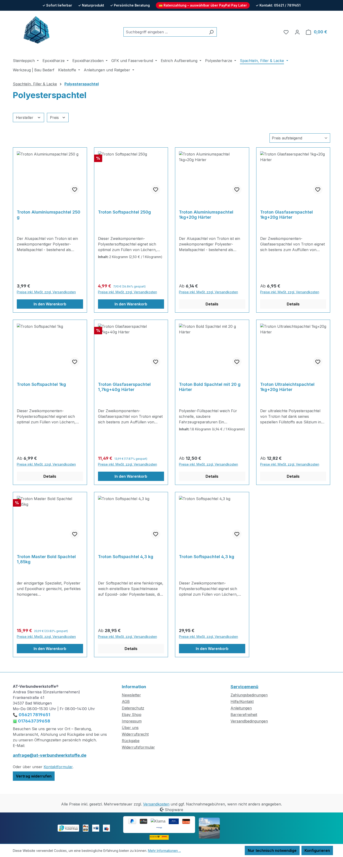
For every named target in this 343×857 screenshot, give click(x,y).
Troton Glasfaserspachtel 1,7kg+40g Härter (124, 387)
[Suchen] (211, 32)
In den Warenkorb (50, 304)
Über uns (130, 727)
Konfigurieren (317, 850)
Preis (55, 117)
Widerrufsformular (138, 747)
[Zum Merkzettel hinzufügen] (74, 189)
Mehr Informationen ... (164, 851)
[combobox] (164, 32)
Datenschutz (133, 708)
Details (212, 304)
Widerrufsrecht (135, 734)
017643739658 (33, 721)
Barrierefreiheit (244, 714)
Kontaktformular (58, 766)
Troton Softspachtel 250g (124, 212)
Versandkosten (156, 804)
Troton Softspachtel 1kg (41, 384)
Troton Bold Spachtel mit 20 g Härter (210, 387)
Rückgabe (131, 740)
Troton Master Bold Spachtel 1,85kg (46, 559)
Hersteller (25, 117)
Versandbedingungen (249, 721)
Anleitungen (241, 708)
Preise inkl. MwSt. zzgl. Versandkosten (46, 292)
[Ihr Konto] (297, 32)
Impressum (132, 721)
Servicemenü (244, 686)
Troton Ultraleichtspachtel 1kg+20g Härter (287, 387)
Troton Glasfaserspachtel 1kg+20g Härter (286, 215)
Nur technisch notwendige (272, 850)
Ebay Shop (131, 714)
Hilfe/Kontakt (242, 701)
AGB (126, 701)
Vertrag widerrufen (34, 776)
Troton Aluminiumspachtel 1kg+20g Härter (206, 215)
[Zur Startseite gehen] (36, 31)
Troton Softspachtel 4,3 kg (125, 556)
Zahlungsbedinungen (249, 695)
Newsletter (131, 695)
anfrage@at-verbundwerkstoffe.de (49, 755)
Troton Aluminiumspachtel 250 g (48, 215)
